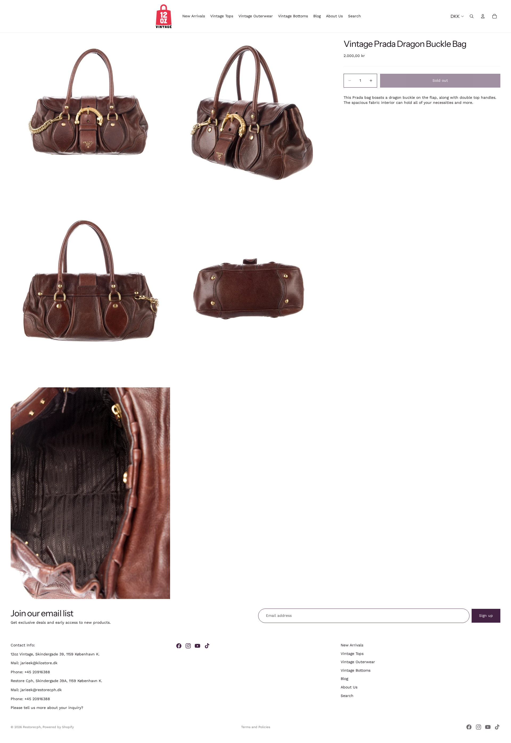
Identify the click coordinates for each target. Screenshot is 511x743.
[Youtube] (197, 646)
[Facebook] (179, 646)
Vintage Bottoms (355, 670)
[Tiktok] (207, 646)
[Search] (471, 16)
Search (347, 695)
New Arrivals (352, 645)
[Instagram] (188, 646)
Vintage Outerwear (358, 662)
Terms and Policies (255, 727)
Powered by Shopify (58, 727)
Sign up (486, 615)
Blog (344, 679)
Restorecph (32, 727)
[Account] (483, 16)
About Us (349, 687)
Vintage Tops (352, 653)
